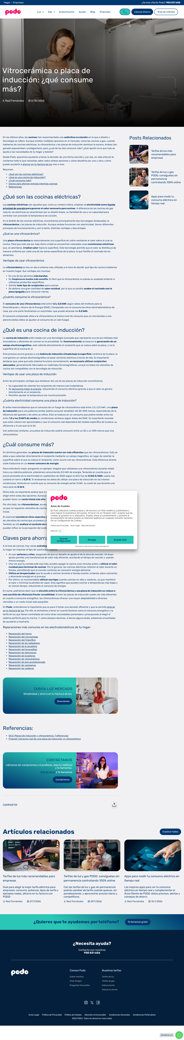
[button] (40, 12)
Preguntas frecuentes (80, 985)
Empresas (18, 2)
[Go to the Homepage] (13, 12)
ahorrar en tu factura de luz (37, 164)
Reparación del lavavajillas (23, 649)
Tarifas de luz (108, 976)
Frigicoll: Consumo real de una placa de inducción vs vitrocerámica (45, 738)
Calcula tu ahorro (110, 989)
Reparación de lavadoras (22, 655)
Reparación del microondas (23, 636)
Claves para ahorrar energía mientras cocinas (33, 183)
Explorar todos (170, 831)
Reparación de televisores (22, 652)
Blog (92, 11)
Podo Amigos (76, 981)
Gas (50, 12)
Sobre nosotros (77, 976)
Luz (39, 12)
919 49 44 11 (48, 772)
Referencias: (15, 186)
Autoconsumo (66, 11)
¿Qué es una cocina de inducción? (27, 177)
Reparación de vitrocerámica (24, 659)
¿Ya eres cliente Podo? (161, 2)
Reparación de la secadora (23, 646)
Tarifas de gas (108, 981)
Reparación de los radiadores (24, 643)
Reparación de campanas (22, 665)
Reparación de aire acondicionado (27, 662)
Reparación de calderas (21, 668)
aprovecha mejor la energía (26, 389)
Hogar (7, 2)
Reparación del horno (20, 633)
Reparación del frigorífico (22, 640)
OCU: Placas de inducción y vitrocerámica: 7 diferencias (38, 735)
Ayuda (82, 11)
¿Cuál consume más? (20, 180)
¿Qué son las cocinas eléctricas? (26, 174)
